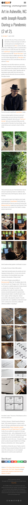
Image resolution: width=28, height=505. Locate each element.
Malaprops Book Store (5, 205)
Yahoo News (20, 57)
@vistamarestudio (5, 282)
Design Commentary (16, 467)
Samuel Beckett (13, 201)
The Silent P (8, 473)
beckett (6, 471)
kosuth (21, 471)
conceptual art (11, 471)
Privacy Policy (13, 483)
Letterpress (3, 469)
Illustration (22, 467)
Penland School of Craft (17, 429)
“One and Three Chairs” (18, 53)
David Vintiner (19, 112)
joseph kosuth (17, 471)
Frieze (7, 61)
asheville (3, 471)
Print (10, 469)
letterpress (3, 473)
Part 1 (16, 46)
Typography (17, 469)
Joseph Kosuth (7, 51)
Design (10, 467)
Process (12, 469)
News (7, 469)
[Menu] (25, 2)
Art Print (7, 467)
